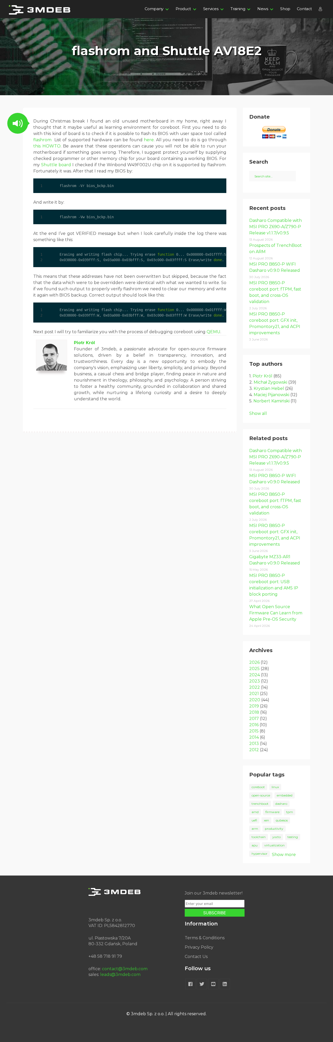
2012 (254, 749)
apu (255, 845)
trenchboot (260, 804)
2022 (254, 687)
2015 (254, 731)
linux (275, 787)
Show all (258, 413)
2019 (254, 706)
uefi (254, 820)
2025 (254, 668)
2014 (254, 737)
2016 (254, 724)
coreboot (258, 787)
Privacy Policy (199, 947)
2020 (254, 699)
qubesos (282, 820)
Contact (304, 8)
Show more (284, 854)
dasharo (281, 804)
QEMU (213, 331)
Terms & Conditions (205, 937)
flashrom (42, 139)
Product (183, 8)
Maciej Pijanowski (271, 394)
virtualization (274, 845)
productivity (274, 829)
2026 (254, 662)
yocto (276, 837)
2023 (254, 681)
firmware (272, 812)
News (262, 8)
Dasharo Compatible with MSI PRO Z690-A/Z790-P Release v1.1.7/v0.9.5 (275, 226)
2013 (254, 743)
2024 (254, 674)
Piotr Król (84, 342)
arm (255, 829)
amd (255, 812)
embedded (284, 795)
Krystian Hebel (269, 388)
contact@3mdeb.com (125, 968)
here (149, 139)
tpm (289, 812)
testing (292, 837)
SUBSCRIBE (214, 912)
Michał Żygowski (270, 382)
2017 (254, 718)
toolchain (259, 837)
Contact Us (196, 956)
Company (154, 8)
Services (211, 8)
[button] (17, 123)
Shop (285, 8)
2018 (254, 712)
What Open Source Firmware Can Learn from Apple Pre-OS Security (275, 613)
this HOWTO (47, 146)
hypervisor (259, 854)
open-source (261, 795)
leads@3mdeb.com (120, 974)
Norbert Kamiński (271, 400)
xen (266, 820)
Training (237, 8)
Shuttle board (56, 164)
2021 (254, 693)
